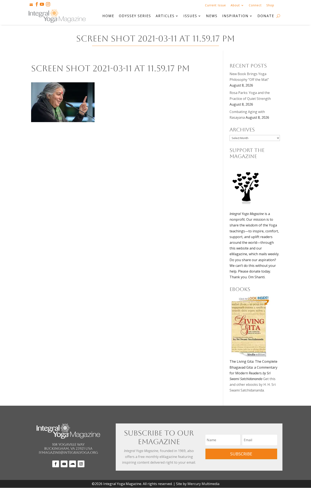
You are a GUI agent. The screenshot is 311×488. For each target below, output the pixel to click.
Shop (270, 5)
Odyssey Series (135, 16)
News (211, 16)
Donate (265, 16)
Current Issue (215, 5)
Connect (255, 5)
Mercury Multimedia (203, 483)
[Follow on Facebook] (55, 463)
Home (108, 16)
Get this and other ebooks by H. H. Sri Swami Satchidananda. (253, 384)
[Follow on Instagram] (81, 463)
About (235, 5)
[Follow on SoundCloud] (72, 463)
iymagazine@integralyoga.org (68, 453)
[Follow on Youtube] (64, 463)
